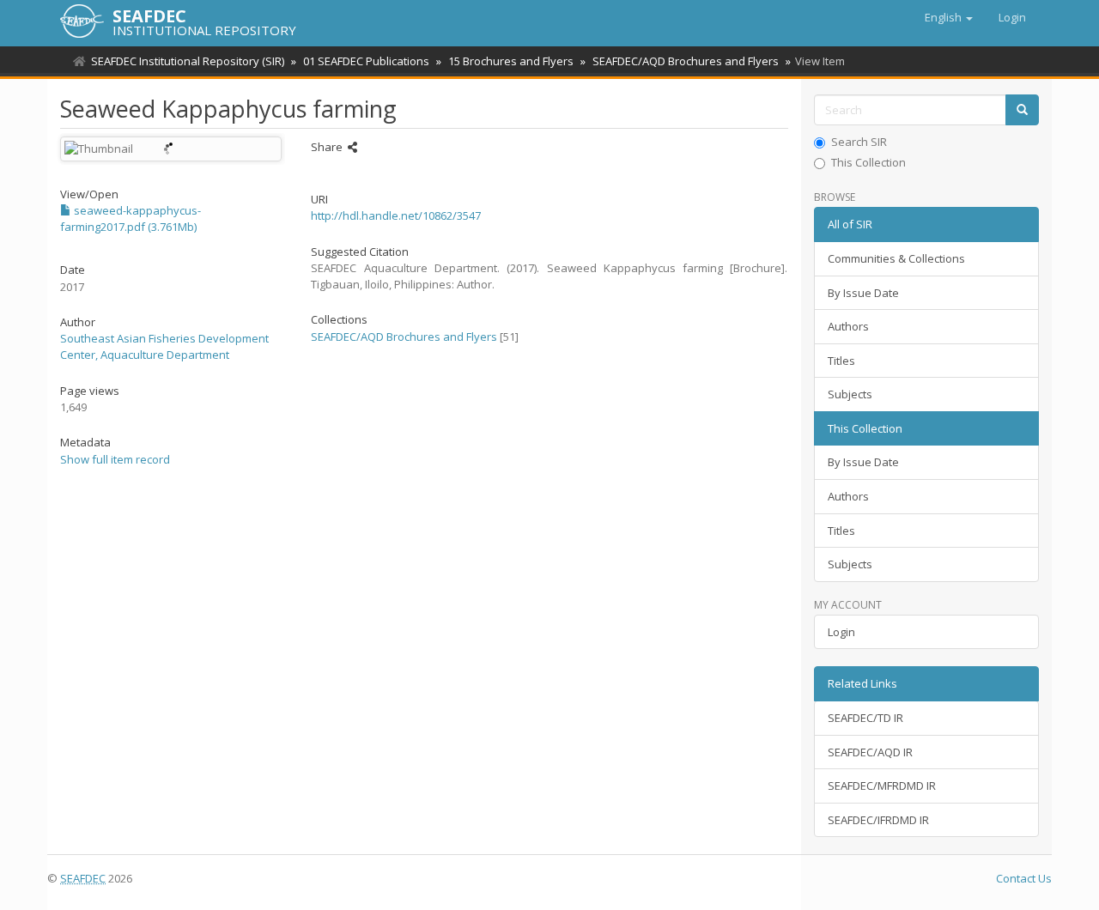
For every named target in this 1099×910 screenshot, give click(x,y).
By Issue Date (863, 292)
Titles (841, 360)
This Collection (868, 162)
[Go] (1022, 110)
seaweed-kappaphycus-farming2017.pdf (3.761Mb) (130, 218)
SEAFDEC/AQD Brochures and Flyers (685, 61)
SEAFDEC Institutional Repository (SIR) (187, 61)
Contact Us (1024, 878)
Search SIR (859, 141)
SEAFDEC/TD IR (865, 717)
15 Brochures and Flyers (511, 61)
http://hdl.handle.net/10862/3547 (396, 215)
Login (841, 632)
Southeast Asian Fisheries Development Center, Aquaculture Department (164, 346)
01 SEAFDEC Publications (366, 61)
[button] (949, 17)
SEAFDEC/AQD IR (870, 752)
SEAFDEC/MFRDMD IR (882, 785)
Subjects (850, 394)
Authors (848, 326)
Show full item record (115, 459)
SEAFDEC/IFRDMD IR (878, 820)
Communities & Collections (896, 258)
